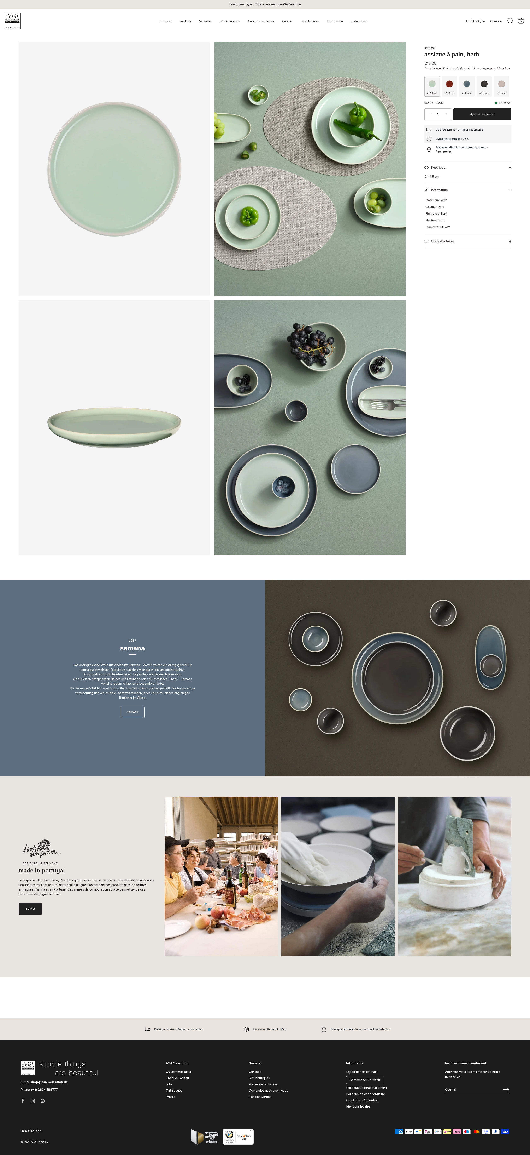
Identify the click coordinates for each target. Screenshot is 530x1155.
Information (439, 190)
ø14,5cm (432, 93)
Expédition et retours (361, 1072)
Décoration (335, 21)
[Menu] (251, 1131)
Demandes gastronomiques (268, 1090)
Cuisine (287, 21)
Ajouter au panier (482, 114)
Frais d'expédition (454, 68)
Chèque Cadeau (177, 1078)
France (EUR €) (30, 1130)
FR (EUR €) (473, 21)
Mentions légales (358, 1106)
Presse (171, 1097)
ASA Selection (39, 1141)
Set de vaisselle (229, 21)
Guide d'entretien (442, 241)
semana (429, 48)
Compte (496, 21)
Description (438, 167)
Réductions (358, 21)
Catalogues (174, 1090)
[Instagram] (33, 1101)
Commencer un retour (365, 1080)
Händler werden (260, 1097)
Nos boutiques (259, 1078)
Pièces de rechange (263, 1084)
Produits (185, 21)
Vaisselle (205, 21)
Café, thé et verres (261, 21)
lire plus (30, 908)
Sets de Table (309, 21)
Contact (255, 1072)
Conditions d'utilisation (362, 1100)
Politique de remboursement (366, 1088)
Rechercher (443, 151)
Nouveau (165, 21)
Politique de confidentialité (365, 1094)
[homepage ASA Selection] (34, 21)
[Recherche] (510, 21)
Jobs (169, 1084)
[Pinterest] (43, 1101)
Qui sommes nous (178, 1072)
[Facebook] (23, 1101)
